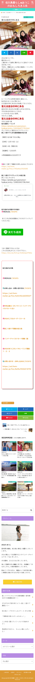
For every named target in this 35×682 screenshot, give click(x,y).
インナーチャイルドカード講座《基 (16, 338)
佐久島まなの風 (27, 672)
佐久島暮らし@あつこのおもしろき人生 (18, 4)
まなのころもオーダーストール (14, 318)
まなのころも (17, 674)
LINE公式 (6, 672)
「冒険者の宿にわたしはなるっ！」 (14, 616)
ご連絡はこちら (18, 9)
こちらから (13, 212)
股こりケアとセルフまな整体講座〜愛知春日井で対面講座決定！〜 (16, 597)
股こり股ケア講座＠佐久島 (13, 328)
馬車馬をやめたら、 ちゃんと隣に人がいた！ (15, 630)
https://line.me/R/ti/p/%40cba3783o (16, 253)
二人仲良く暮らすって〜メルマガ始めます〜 (15, 622)
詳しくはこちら (17, 582)
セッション (19, 672)
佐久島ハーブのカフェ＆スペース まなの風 (16, 611)
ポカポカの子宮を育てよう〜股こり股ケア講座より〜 (16, 604)
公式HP (12, 672)
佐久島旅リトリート (8, 402)
